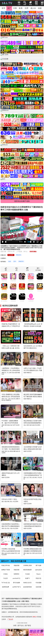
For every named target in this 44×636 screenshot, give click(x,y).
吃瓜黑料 (10, 255)
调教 (3, 372)
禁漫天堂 (38, 578)
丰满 (11, 399)
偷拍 (33, 425)
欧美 (21, 8)
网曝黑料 (18, 255)
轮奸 (11, 425)
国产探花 (28, 625)
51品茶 (5, 578)
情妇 (11, 528)
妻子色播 (38, 565)
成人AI (33, 8)
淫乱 (30, 477)
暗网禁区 (16, 574)
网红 (25, 477)
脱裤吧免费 (5, 587)
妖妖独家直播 (27, 587)
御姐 (27, 553)
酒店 (30, 425)
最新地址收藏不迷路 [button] (22, 201)
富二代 (6, 372)
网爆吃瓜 (29, 372)
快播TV (27, 578)
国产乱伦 (21, 625)
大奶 (18, 553)
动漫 (40, 8)
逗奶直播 (38, 587)
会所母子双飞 (16, 587)
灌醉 (14, 451)
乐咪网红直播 (27, 565)
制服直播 (16, 570)
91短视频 (38, 582)
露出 (3, 501)
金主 (27, 477)
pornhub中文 (16, 578)
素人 (36, 477)
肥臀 (17, 399)
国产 (9, 8)
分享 (27, 270)
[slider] (11, 242)
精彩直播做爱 (27, 570)
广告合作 (10, 619)
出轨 (5, 399)
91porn (38, 574)
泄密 (3, 425)
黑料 (14, 261)
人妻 (8, 399)
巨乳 (14, 399)
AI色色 (5, 574)
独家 (9, 261)
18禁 (14, 625)
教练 (8, 425)
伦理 (26, 8)
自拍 (33, 477)
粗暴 (15, 372)
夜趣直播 (16, 565)
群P (14, 425)
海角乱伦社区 (27, 582)
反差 (8, 553)
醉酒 (11, 451)
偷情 (3, 399)
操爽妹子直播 (5, 570)
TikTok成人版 (5, 582)
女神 (10, 372)
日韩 (15, 8)
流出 (4, 400)
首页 (3, 8)
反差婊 (12, 553)
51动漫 (27, 574)
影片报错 (38, 270)
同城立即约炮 (5, 565)
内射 (13, 372)
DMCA (35, 617)
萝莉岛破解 (16, 582)
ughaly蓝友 (38, 570)
